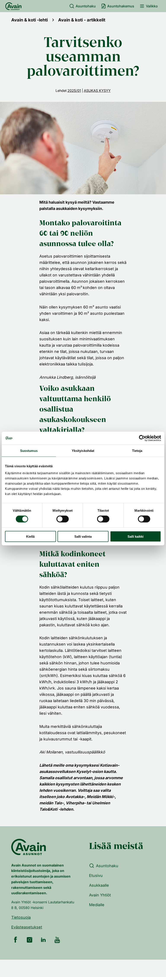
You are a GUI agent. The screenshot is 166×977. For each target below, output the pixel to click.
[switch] (62, 519)
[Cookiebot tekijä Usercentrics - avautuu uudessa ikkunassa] (142, 438)
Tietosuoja (21, 917)
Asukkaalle (99, 885)
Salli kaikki (136, 536)
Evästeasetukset (26, 927)
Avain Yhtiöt (100, 895)
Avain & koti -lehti (29, 20)
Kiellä (30, 536)
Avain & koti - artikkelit (81, 20)
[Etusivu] (13, 6)
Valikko (152, 6)
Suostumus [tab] (29, 451)
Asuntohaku (86, 6)
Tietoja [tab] (137, 451)
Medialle (96, 904)
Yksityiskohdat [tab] (83, 451)
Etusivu (96, 875)
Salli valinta (83, 536)
